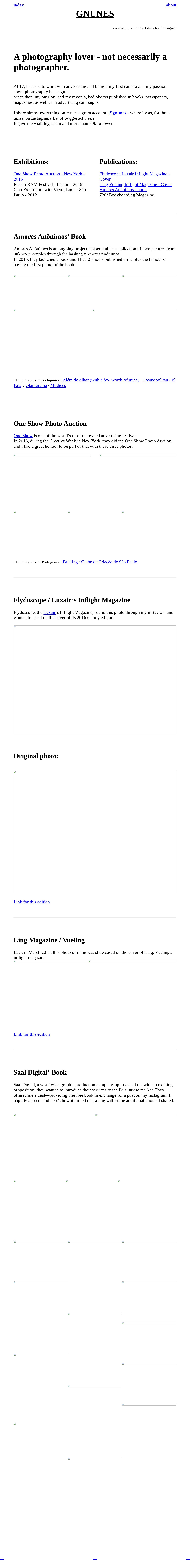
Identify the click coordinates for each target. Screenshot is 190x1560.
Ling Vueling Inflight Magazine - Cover (136, 184)
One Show (23, 435)
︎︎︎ (2, 1557)
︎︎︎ (188, 1557)
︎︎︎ (95, 1557)
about (171, 4)
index (19, 4)
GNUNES (95, 14)
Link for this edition (32, 901)
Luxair (49, 612)
